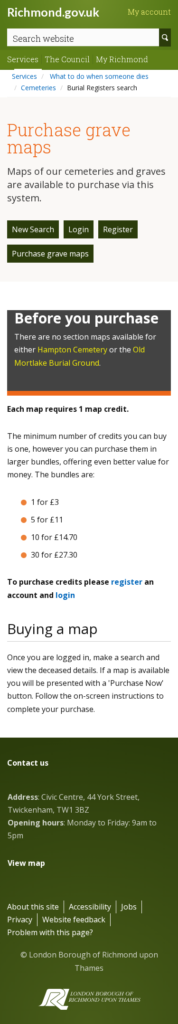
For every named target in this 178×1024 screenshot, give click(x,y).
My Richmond (122, 59)
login (65, 595)
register (126, 582)
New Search (33, 229)
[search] (165, 37)
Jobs (129, 906)
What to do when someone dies (98, 76)
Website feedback (73, 919)
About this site (33, 906)
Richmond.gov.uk (53, 12)
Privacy (19, 919)
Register (118, 229)
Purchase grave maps (50, 253)
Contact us (27, 763)
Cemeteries (38, 87)
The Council (67, 59)
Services (22, 59)
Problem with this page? (50, 932)
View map (26, 863)
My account (149, 12)
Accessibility (90, 906)
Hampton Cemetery (72, 349)
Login (78, 229)
